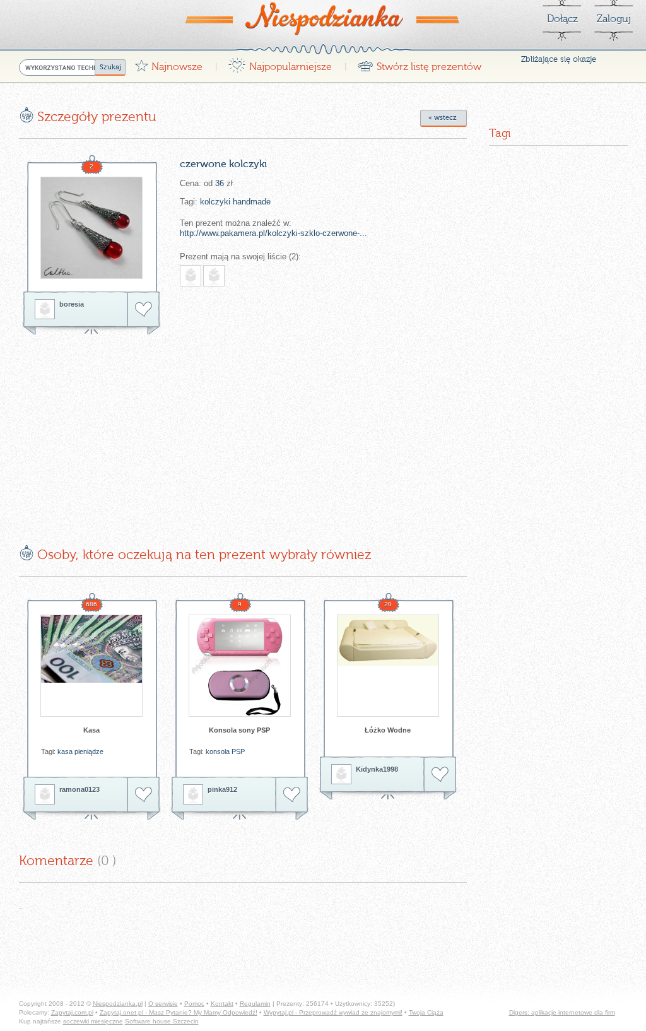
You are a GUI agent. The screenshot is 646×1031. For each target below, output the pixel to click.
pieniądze (88, 751)
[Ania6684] (190, 276)
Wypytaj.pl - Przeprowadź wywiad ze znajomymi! (333, 1012)
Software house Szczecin (162, 1021)
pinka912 (222, 789)
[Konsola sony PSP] (240, 666)
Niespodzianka (323, 18)
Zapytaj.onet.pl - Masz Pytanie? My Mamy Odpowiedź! (178, 1012)
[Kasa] (91, 666)
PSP (238, 751)
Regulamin (255, 1003)
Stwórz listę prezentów (419, 63)
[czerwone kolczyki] (91, 228)
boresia (71, 304)
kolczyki (215, 201)
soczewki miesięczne (93, 1021)
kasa (65, 751)
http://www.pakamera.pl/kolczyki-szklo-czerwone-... (273, 233)
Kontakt (222, 1003)
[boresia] (45, 309)
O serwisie (163, 1003)
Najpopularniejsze (280, 63)
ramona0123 (79, 789)
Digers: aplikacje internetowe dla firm (562, 1012)
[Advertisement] (125, 430)
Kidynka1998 (377, 769)
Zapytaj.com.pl (72, 1012)
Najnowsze (168, 63)
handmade (252, 201)
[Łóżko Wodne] (388, 666)
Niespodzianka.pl (118, 1003)
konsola (218, 751)
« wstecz (442, 118)
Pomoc (194, 1003)
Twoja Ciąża (426, 1012)
